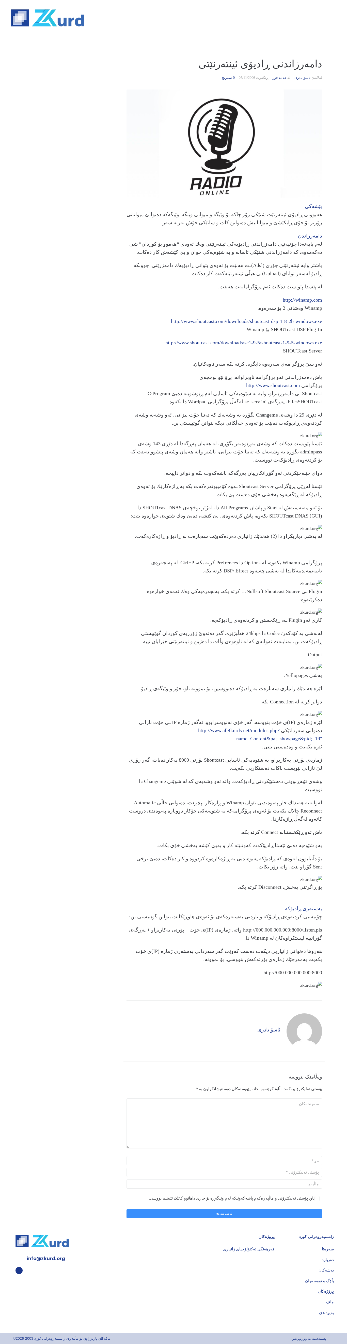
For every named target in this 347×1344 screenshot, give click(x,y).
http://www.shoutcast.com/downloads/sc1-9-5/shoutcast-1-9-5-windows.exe (243, 342)
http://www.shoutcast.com (273, 385)
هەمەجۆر (279, 78)
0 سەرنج (228, 78)
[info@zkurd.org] (19, 1258)
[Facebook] (19, 1270)
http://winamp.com (302, 300)
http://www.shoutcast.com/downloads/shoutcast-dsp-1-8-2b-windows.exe (246, 321)
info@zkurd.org (46, 1258)
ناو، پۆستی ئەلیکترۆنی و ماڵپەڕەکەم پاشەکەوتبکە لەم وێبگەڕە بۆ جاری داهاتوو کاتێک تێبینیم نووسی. (231, 1198)
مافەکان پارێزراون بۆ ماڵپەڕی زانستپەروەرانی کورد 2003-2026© (62, 1338)
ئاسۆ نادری (302, 78)
